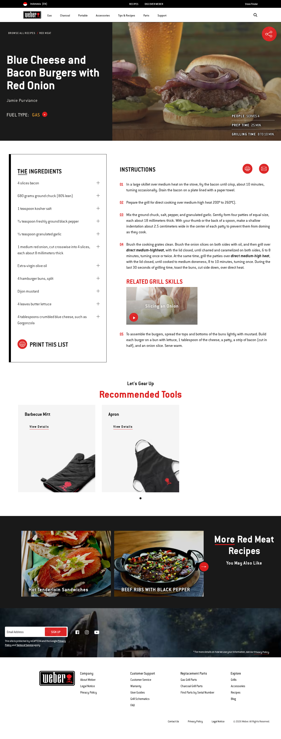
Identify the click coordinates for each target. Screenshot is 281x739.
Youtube (97, 632)
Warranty (135, 686)
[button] (54, 15)
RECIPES (133, 4)
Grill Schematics (140, 699)
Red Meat (45, 33)
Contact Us (173, 721)
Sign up (55, 632)
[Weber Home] (32, 15)
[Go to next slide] (204, 566)
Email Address (15, 632)
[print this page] (249, 168)
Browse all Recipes (21, 33)
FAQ (132, 705)
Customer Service (140, 680)
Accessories (238, 686)
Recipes (235, 692)
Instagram (86, 632)
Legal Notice (87, 686)
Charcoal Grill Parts (192, 686)
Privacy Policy (261, 652)
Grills (234, 680)
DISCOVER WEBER (154, 4)
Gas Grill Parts (189, 680)
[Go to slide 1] (140, 498)
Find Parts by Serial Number (197, 692)
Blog (233, 699)
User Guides (137, 692)
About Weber (87, 680)
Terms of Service (25, 645)
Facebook (77, 632)
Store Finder (251, 4)
